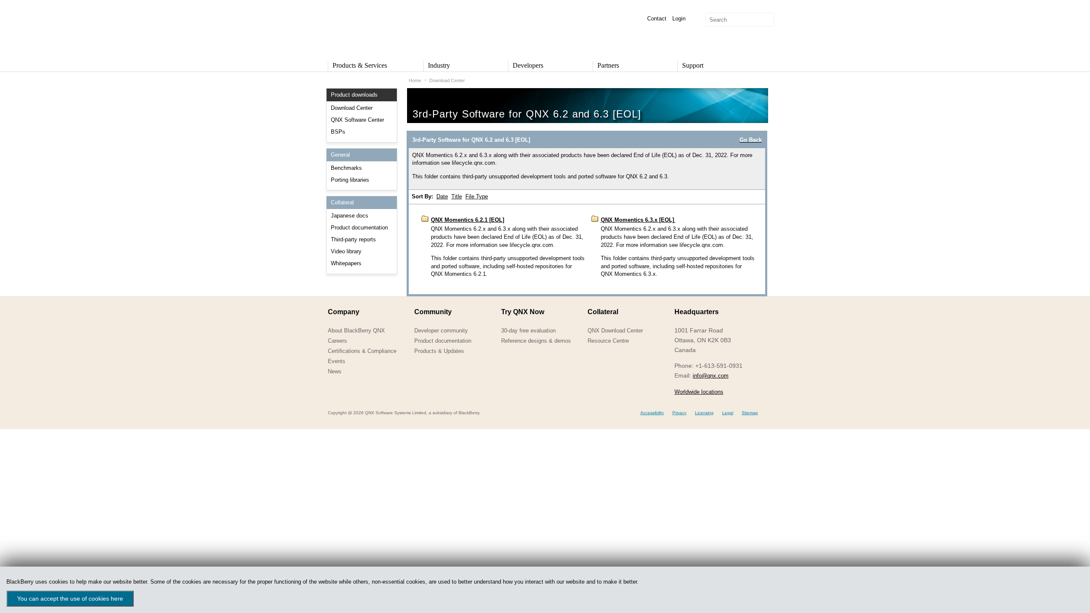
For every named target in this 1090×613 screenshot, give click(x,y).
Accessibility (652, 412)
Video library (346, 251)
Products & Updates (439, 351)
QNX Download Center (615, 330)
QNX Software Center (357, 120)
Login (679, 18)
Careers (337, 341)
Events (336, 361)
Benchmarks (346, 168)
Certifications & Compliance (362, 351)
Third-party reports (353, 239)
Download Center (352, 108)
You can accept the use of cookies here (70, 598)
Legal (727, 412)
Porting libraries (350, 180)
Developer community (441, 330)
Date (442, 196)
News (334, 371)
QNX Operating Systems (353, 28)
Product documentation (359, 227)
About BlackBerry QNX (356, 330)
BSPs (338, 132)
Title (456, 196)
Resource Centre (608, 341)
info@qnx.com (711, 375)
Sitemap (750, 412)
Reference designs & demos (536, 341)
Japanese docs (349, 215)
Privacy (679, 412)
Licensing (704, 412)
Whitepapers (346, 263)
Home (415, 80)
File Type (476, 196)
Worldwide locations (698, 392)
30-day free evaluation (528, 330)
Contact (656, 18)
